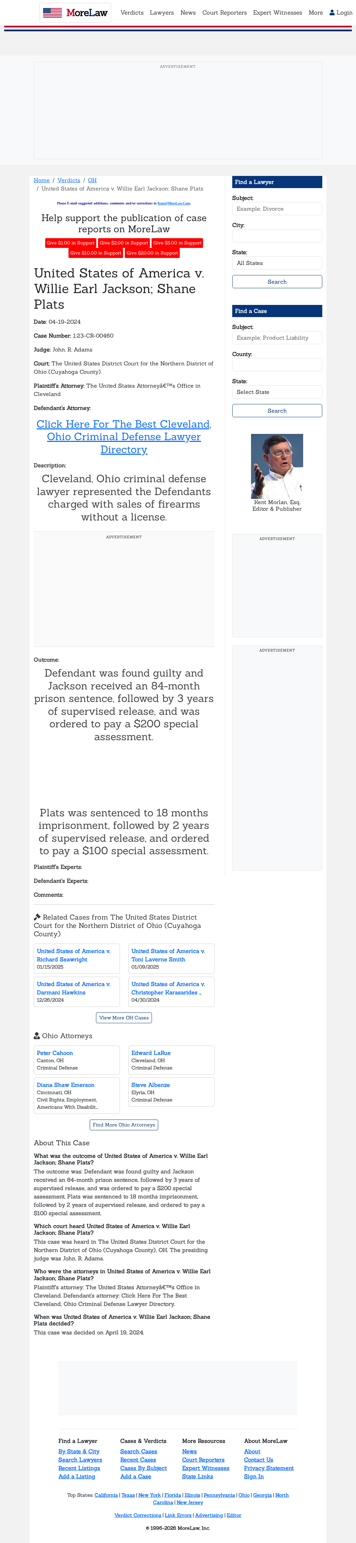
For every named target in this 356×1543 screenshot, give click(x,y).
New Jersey (190, 1502)
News (189, 1451)
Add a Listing (76, 1476)
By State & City (78, 1451)
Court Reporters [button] (224, 12)
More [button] (316, 12)
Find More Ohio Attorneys (124, 1125)
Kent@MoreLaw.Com (173, 203)
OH (92, 180)
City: (238, 224)
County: (242, 353)
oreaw (86, 12)
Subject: (242, 197)
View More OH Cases (124, 1018)
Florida (172, 1495)
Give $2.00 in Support (124, 243)
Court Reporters (203, 1459)
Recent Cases (138, 1459)
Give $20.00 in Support (152, 253)
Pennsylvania (219, 1495)
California (106, 1495)
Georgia (262, 1495)
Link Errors (178, 1515)
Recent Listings (79, 1467)
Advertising (209, 1515)
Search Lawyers (80, 1459)
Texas (128, 1495)
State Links (197, 1476)
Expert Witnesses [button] (277, 12)
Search (277, 281)
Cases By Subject (143, 1467)
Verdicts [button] (132, 12)
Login (344, 12)
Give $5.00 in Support (177, 243)
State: (239, 252)
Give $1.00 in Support (71, 243)
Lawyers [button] (162, 12)
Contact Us (258, 1459)
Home (42, 180)
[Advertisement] (180, 121)
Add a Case (135, 1476)
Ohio (244, 1495)
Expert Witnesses (205, 1467)
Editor (234, 1515)
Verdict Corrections (137, 1515)
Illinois (192, 1495)
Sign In (254, 1476)
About (252, 1451)
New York (149, 1495)
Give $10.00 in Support (95, 253)
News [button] (188, 12)
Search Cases (138, 1451)
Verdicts (68, 180)
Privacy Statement (269, 1467)
